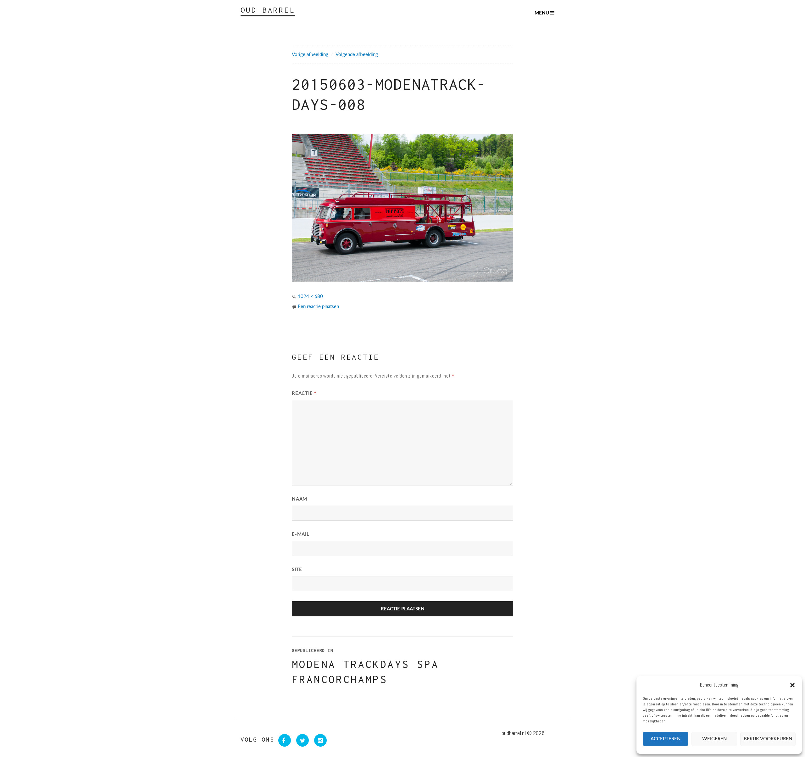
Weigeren (714, 739)
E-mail (300, 534)
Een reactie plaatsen (318, 306)
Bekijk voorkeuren (768, 739)
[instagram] (318, 740)
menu (542, 13)
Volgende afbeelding (357, 54)
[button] (792, 685)
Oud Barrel (268, 10)
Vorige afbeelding (310, 54)
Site (297, 569)
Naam (299, 499)
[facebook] (283, 740)
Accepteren (665, 739)
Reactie (304, 393)
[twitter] (301, 740)
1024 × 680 (310, 296)
